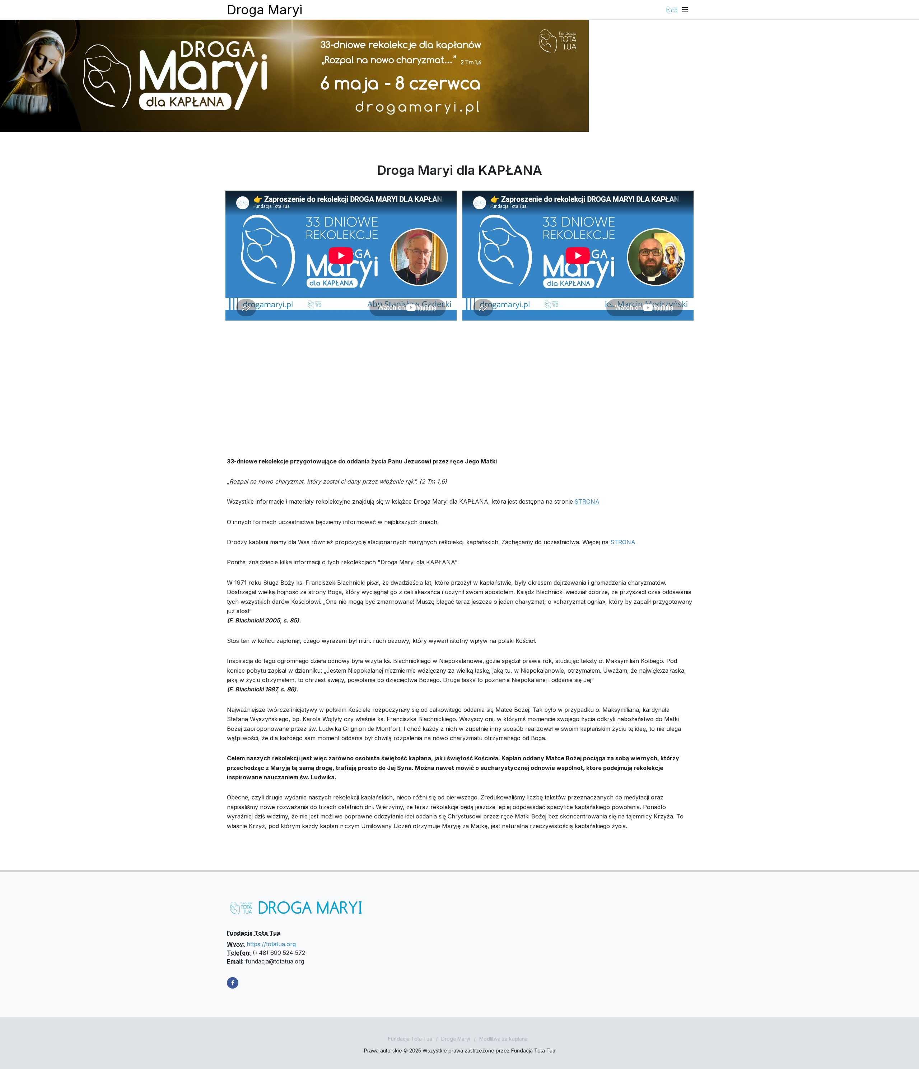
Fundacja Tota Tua (410, 1039)
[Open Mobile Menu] (685, 10)
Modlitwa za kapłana (503, 1039)
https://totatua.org (271, 944)
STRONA (622, 542)
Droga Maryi (264, 10)
